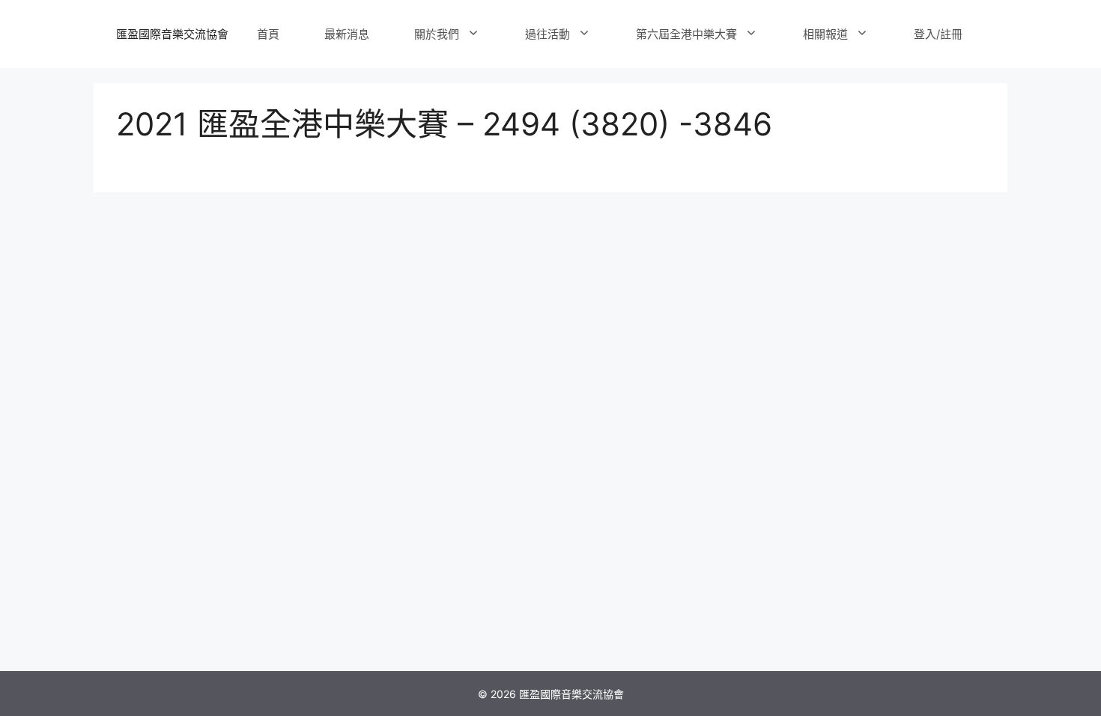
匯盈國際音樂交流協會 (172, 34)
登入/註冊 (938, 34)
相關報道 (825, 34)
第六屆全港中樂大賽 (686, 34)
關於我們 (436, 34)
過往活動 (547, 34)
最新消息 (346, 34)
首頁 (268, 34)
